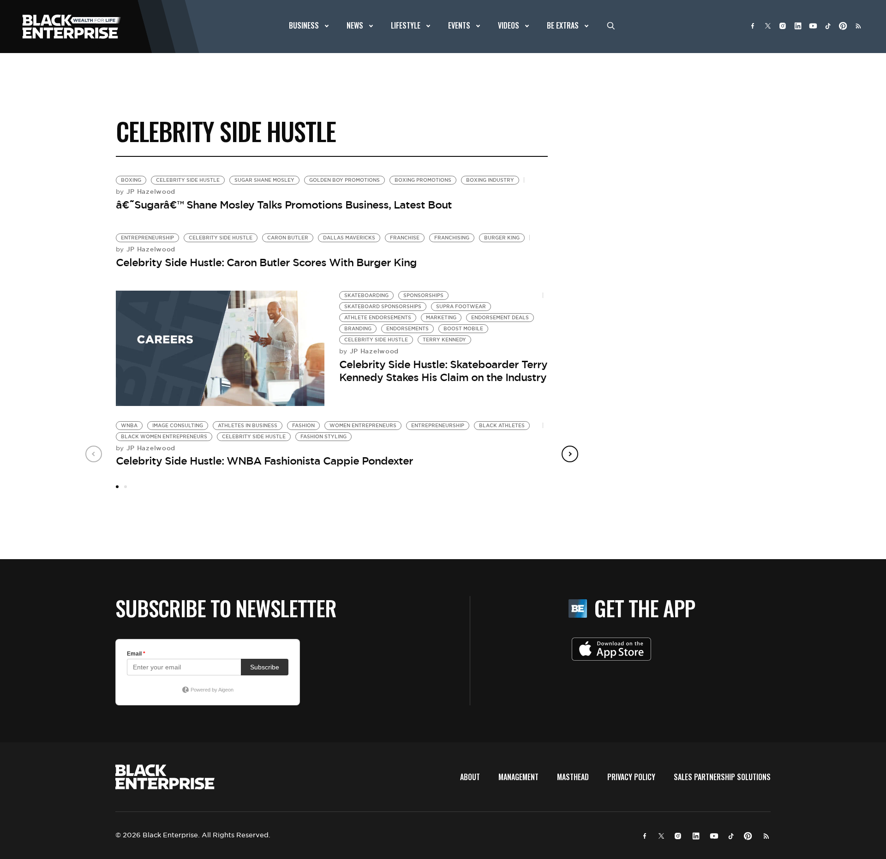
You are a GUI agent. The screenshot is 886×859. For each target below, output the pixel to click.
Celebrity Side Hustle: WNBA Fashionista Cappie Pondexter (264, 461)
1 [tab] (117, 486)
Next (570, 454)
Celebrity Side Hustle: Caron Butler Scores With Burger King (266, 262)
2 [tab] (125, 486)
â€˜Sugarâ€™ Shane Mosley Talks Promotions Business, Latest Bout (284, 205)
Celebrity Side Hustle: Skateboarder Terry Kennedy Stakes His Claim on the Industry (443, 371)
